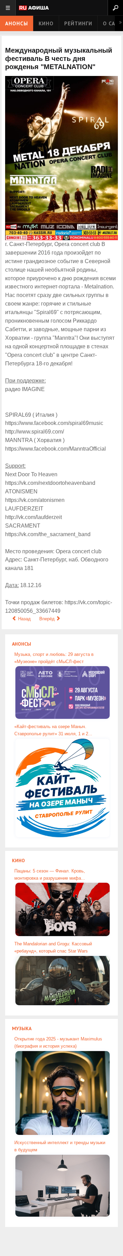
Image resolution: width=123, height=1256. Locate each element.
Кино (46, 23)
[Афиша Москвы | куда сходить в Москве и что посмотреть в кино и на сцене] (34, 8)
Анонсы (16, 23)
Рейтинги (78, 23)
